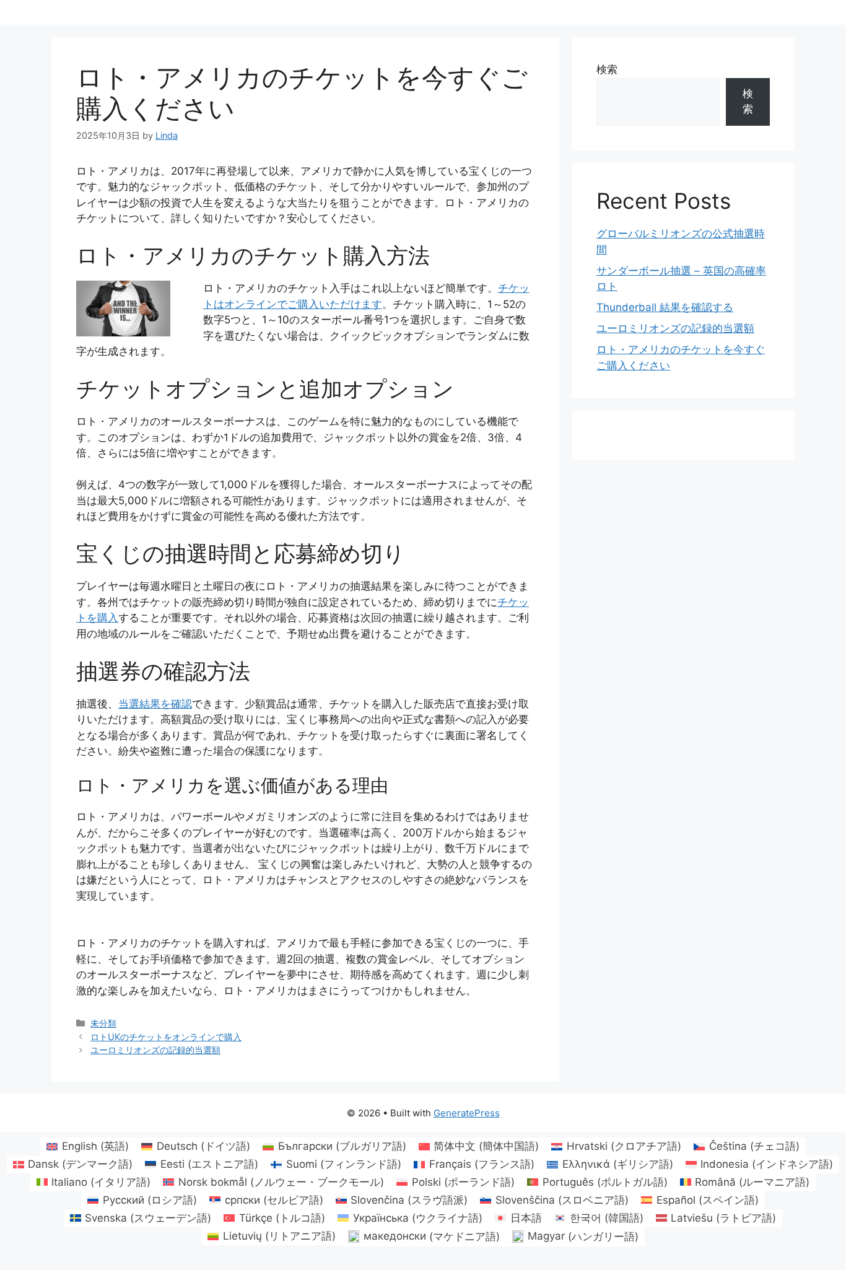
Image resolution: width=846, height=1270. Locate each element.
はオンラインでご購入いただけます (298, 304)
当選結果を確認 (155, 704)
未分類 (103, 1023)
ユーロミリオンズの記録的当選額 (155, 1049)
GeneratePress (467, 1113)
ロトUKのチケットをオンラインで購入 (166, 1036)
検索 (606, 69)
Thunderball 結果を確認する (664, 307)
